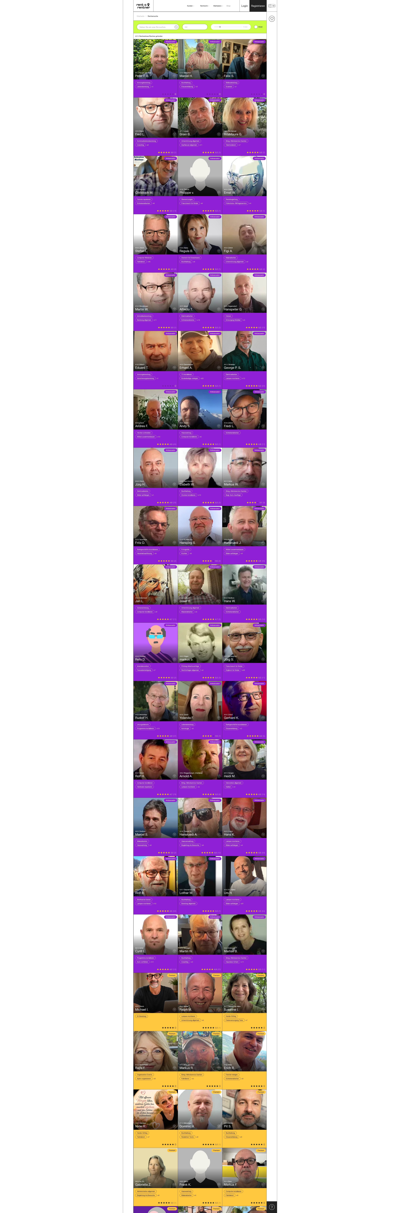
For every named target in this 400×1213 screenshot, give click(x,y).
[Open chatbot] (272, 1207)
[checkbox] (256, 27)
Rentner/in (204, 6)
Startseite (140, 16)
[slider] (220, 27)
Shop (228, 6)
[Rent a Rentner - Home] (143, 6)
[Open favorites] (272, 18)
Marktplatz (217, 6)
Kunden (190, 6)
